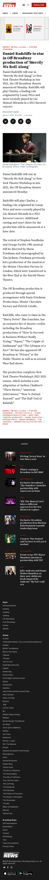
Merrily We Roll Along (14, 47)
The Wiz (6, 803)
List (22, 466)
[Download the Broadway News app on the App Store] (10, 873)
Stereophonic (8, 754)
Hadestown (7, 685)
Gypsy (5, 681)
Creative (6, 612)
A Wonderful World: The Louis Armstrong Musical (22, 642)
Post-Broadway (9, 622)
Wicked (6, 810)
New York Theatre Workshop (21, 416)
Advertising (7, 836)
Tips (4, 840)
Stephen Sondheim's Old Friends (16, 751)
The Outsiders (8, 790)
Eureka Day (7, 672)
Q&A (22, 567)
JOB (4, 705)
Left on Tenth (8, 708)
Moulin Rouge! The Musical (13, 721)
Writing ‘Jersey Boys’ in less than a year (32, 457)
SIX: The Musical (9, 744)
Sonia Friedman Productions (22, 414)
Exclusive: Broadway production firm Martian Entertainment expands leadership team (33, 524)
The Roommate (9, 800)
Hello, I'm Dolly (9, 698)
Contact (6, 833)
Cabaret (6, 655)
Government (26, 551)
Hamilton (6, 688)
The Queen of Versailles (12, 797)
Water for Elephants (10, 807)
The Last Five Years (11, 780)
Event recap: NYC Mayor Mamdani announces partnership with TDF (32, 557)
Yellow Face (7, 813)
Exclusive (25, 516)
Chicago (6, 658)
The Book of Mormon (11, 770)
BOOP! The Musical (10, 648)
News (5, 13)
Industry (6, 609)
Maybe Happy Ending (11, 714)
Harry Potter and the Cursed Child (16, 691)
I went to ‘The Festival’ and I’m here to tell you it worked (33, 541)
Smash (5, 747)
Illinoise (6, 701)
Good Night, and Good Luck (14, 678)
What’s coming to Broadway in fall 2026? (31, 471)
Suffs (5, 757)
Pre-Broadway (8, 619)
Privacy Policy (8, 846)
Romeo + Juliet (9, 741)
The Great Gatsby (10, 774)
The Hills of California (11, 777)
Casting (6, 615)
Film (22, 498)
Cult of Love (8, 662)
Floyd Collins (8, 675)
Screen (5, 625)
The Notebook (9, 787)
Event (23, 535)
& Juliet (6, 639)
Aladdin (6, 645)
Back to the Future (10, 652)
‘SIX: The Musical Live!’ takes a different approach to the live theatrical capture (32, 505)
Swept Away (8, 764)
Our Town (6, 734)
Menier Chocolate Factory (28, 422)
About (5, 830)
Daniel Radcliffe (33, 417)
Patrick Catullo (23, 413)
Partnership (26, 479)
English (5, 668)
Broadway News (11, 112)
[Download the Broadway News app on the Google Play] (26, 873)
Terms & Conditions (11, 843)
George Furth (10, 420)
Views (15, 13)
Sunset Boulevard (10, 761)
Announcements (9, 606)
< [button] (2, 28)
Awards (6, 629)
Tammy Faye (8, 767)
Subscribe (39, 5)
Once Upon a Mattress (12, 728)
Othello (6, 731)
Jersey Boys (26, 453)
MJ (4, 711)
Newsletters (8, 827)
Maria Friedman (27, 420)
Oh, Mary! (6, 724)
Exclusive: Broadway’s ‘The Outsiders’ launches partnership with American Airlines (33, 486)
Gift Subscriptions (10, 823)
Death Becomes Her (11, 665)
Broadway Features (32, 13)
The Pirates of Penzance (13, 794)
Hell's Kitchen (8, 695)
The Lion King (8, 784)
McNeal (6, 718)
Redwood (7, 737)
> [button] (46, 28)
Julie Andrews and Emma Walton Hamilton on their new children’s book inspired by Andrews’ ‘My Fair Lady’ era (33, 577)
